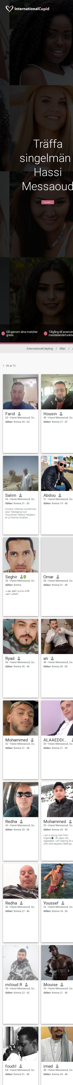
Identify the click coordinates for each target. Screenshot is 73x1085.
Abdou (49, 495)
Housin (50, 413)
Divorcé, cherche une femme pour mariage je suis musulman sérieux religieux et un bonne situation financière (20, 513)
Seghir (11, 576)
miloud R (13, 984)
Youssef (51, 903)
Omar (48, 576)
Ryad (10, 658)
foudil (10, 1066)
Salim (10, 495)
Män (62, 348)
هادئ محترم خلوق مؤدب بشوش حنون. (17, 592)
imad (48, 1066)
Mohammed (16, 740)
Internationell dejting (40, 348)
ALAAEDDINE (56, 740)
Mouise (50, 984)
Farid (10, 413)
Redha (11, 821)
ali (45, 658)
